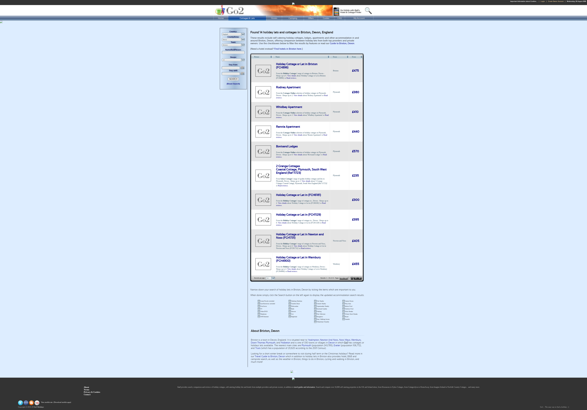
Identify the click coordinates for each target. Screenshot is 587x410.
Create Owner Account (556, 1)
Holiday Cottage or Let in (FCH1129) (298, 214)
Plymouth (306, 345)
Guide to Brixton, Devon (342, 43)
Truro (257, 348)
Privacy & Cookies (92, 392)
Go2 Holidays (39, 407)
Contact (87, 394)
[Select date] (242, 67)
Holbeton (285, 342)
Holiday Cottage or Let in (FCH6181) (298, 195)
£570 (355, 151)
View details (291, 76)
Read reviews (291, 78)
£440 (355, 131)
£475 (355, 71)
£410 (355, 112)
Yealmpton (313, 340)
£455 (355, 264)
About (86, 387)
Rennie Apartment (288, 126)
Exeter (337, 345)
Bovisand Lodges (287, 146)
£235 (355, 175)
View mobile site (47, 402)
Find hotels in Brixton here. (288, 48)
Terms (86, 389)
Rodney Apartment (288, 87)
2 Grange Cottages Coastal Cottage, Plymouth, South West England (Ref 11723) (301, 169)
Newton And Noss (329, 340)
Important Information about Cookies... (523, 1)
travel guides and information (304, 387)
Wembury (356, 340)
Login (543, 1)
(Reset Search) (233, 84)
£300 (355, 200)
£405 (355, 241)
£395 (355, 219)
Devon (331, 342)
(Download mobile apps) (62, 402)
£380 (355, 92)
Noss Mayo (344, 340)
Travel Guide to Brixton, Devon (270, 356)
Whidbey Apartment (289, 107)
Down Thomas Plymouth (263, 342)
